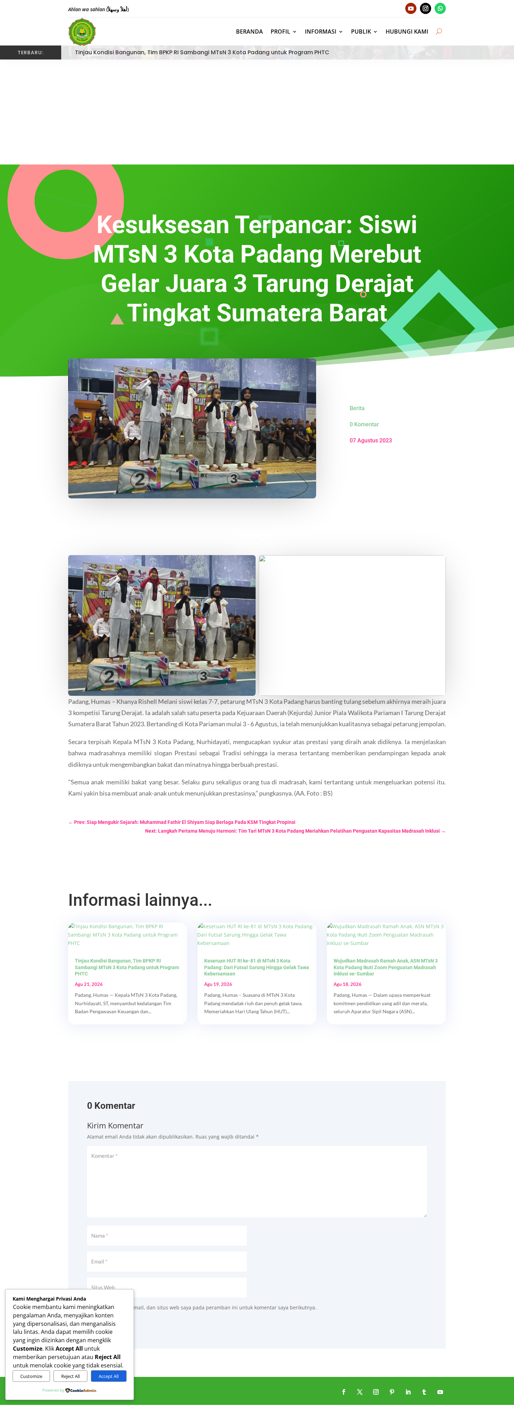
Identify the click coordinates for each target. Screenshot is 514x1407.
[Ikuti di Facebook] (343, 1392)
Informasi (320, 31)
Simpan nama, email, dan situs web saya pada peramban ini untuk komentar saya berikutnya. (205, 1307)
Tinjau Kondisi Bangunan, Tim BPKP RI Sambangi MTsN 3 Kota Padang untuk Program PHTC (202, 52)
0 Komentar (364, 424)
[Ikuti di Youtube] (410, 8)
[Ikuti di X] (359, 1392)
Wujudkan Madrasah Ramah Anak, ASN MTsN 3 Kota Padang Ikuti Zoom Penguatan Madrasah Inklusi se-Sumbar (386, 967)
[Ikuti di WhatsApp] (440, 8)
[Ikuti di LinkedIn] (408, 1392)
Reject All (70, 1376)
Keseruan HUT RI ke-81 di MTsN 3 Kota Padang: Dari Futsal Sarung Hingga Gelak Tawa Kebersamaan (256, 967)
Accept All (109, 1376)
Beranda (249, 31)
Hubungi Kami (407, 31)
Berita (357, 408)
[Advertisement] (257, 112)
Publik (361, 31)
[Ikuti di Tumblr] (424, 1392)
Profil (280, 31)
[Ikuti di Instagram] (425, 8)
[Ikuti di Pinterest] (392, 1392)
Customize (31, 1376)
